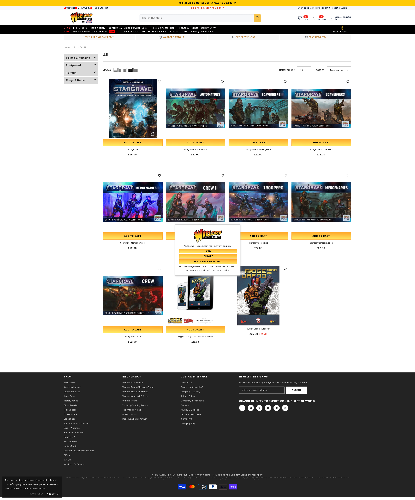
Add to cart (133, 142)
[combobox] (196, 18)
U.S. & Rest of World (337, 7)
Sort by (320, 70)
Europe (320, 7)
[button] (115, 70)
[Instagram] (251, 408)
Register (347, 17)
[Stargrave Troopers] (258, 202)
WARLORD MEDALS (342, 31)
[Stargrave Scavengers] (321, 108)
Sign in (337, 18)
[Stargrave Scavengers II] (258, 108)
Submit (297, 390)
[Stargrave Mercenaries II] (133, 202)
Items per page (287, 70)
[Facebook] (242, 408)
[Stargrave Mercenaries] (321, 202)
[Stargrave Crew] (133, 295)
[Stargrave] (133, 108)
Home (67, 47)
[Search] (200, 18)
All (75, 47)
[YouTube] (276, 408)
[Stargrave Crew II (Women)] (195, 202)
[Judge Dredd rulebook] (258, 295)
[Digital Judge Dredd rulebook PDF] (195, 295)
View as (107, 70)
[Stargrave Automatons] (195, 108)
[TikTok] (268, 408)
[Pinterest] (259, 408)
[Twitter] (285, 408)
